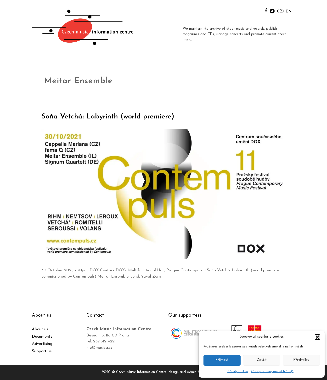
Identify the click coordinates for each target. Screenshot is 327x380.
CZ (280, 11)
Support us (41, 351)
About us (40, 329)
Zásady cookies (237, 371)
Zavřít (262, 360)
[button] (317, 337)
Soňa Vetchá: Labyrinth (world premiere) (107, 116)
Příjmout (222, 360)
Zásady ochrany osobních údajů (272, 371)
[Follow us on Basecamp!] (272, 11)
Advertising (42, 344)
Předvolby (301, 360)
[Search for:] (255, 10)
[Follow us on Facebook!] (266, 10)
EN (289, 11)
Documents (42, 337)
